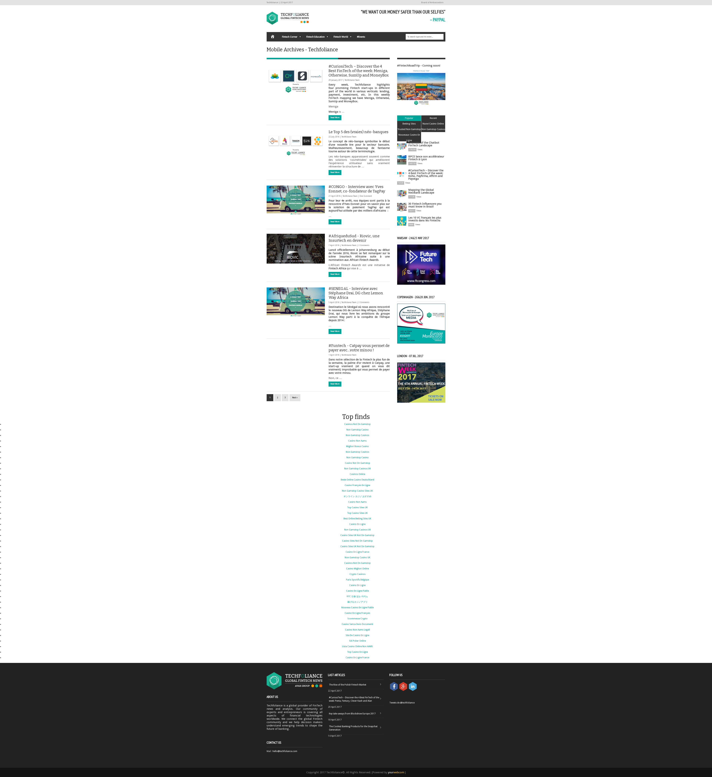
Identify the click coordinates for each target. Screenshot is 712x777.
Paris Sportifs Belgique (357, 579)
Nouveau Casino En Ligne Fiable (357, 607)
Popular (409, 118)
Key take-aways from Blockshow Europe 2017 (352, 713)
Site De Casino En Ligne (357, 635)
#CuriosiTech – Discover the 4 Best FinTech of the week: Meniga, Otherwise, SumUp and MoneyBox (359, 70)
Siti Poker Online (357, 641)
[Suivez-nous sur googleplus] (403, 690)
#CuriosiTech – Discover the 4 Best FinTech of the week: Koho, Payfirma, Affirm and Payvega (426, 174)
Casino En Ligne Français (357, 613)
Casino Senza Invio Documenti (357, 624)
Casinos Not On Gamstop (357, 424)
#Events (361, 36)
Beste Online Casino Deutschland (357, 479)
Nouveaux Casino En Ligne (409, 137)
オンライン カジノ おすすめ (357, 496)
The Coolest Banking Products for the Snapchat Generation (353, 728)
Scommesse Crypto (357, 618)
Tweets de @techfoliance (402, 702)
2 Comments (363, 245)
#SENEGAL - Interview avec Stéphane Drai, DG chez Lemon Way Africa (356, 293)
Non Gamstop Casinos (433, 129)
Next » (295, 398)
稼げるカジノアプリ (357, 602)
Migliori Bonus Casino (357, 446)
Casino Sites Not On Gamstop (357, 541)
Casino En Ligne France (357, 552)
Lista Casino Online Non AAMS (357, 646)
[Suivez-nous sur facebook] (394, 690)
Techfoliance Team (352, 80)
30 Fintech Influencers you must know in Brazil (424, 205)
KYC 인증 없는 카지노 (357, 596)
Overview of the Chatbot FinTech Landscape (423, 144)
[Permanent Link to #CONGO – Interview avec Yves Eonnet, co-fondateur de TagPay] (296, 199)
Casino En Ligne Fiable (357, 591)
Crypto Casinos (357, 574)
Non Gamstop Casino (357, 429)
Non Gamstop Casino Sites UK (357, 491)
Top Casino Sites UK (357, 507)
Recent (433, 118)
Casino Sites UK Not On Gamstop (357, 535)
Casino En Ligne (357, 524)
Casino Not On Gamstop (357, 463)
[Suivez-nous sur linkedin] (412, 690)
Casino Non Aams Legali (357, 629)
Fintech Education (314, 37)
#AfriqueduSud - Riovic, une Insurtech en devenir (354, 238)
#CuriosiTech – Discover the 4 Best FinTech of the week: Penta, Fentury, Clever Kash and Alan (354, 699)
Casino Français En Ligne (357, 485)
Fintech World (339, 37)
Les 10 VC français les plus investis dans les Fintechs (424, 219)
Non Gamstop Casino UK (357, 557)
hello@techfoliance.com (285, 751)
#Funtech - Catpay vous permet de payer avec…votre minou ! (359, 347)
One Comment (366, 196)
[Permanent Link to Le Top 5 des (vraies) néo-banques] (296, 144)
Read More (334, 118)
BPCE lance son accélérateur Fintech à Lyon (426, 158)
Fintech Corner (287, 37)
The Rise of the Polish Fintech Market (347, 684)
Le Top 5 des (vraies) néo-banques (358, 132)
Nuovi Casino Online (433, 123)
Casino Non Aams (357, 441)
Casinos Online (357, 474)
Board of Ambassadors (432, 2)
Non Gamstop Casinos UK (357, 468)
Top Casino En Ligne (357, 652)
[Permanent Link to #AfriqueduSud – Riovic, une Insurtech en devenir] (296, 249)
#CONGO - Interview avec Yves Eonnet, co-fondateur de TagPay (357, 188)
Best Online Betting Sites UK (357, 518)
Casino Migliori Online (357, 568)
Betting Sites (409, 123)
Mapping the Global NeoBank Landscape (421, 191)
